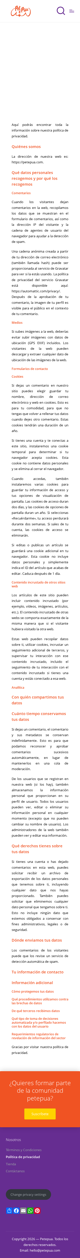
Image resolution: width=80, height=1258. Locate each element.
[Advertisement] (40, 64)
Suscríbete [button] (40, 1114)
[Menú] (71, 11)
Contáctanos (15, 1171)
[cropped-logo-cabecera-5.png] (21, 11)
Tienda (11, 1164)
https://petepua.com (27, 162)
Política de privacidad (23, 1157)
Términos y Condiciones (24, 1150)
